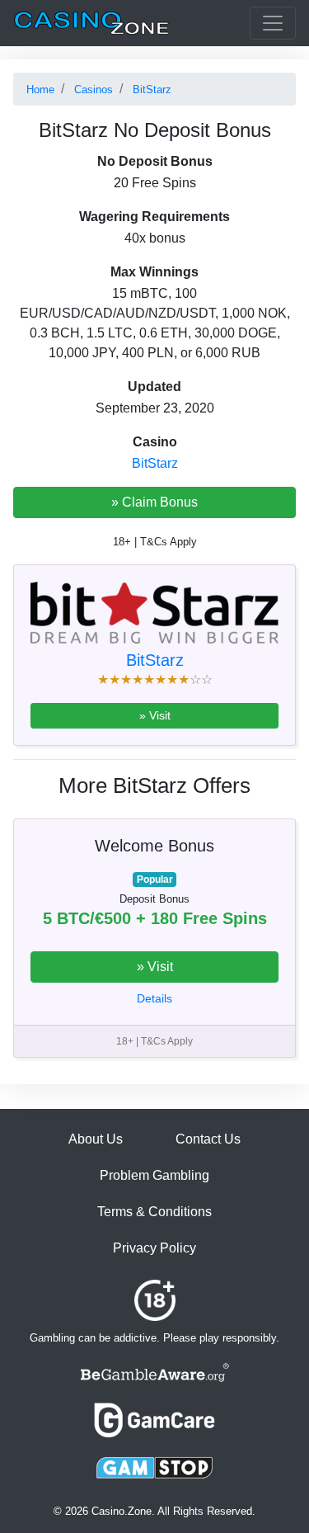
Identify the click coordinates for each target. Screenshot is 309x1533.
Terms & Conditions (154, 1212)
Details (154, 998)
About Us (95, 1139)
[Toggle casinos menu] (273, 23)
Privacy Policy (154, 1248)
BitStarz (155, 463)
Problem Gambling (154, 1175)
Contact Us (208, 1139)
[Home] (91, 23)
